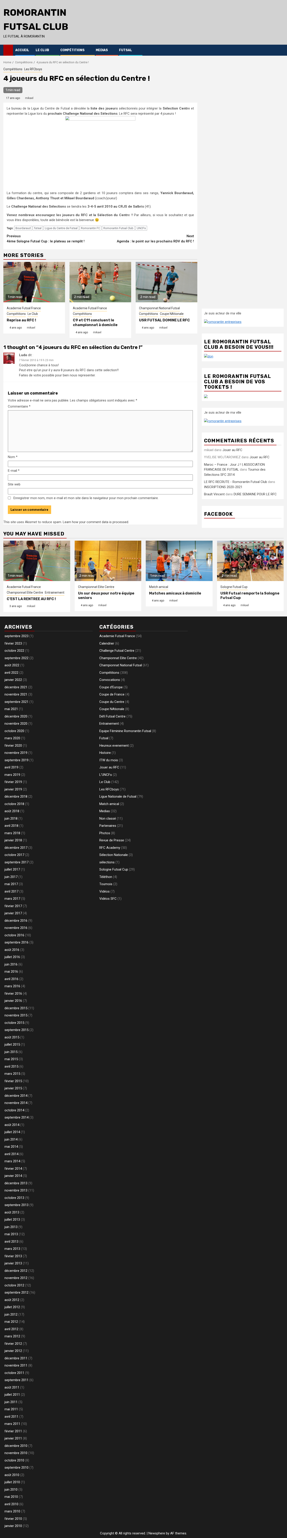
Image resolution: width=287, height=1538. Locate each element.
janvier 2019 (13, 789)
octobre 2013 (14, 1198)
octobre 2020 (14, 731)
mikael (29, 98)
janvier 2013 (13, 1263)
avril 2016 (11, 979)
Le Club (42, 50)
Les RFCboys (33, 69)
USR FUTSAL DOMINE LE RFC (164, 320)
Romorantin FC (90, 228)
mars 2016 (12, 986)
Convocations (109, 680)
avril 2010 (11, 1504)
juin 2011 (10, 1402)
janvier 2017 (13, 913)
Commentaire (19, 406)
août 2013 (11, 1212)
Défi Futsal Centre (112, 716)
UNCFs (141, 228)
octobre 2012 (14, 1285)
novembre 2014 (15, 1103)
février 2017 (13, 906)
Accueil (22, 50)
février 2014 (13, 1169)
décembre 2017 (15, 848)
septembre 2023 (16, 636)
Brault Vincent (214, 494)
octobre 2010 (14, 1460)
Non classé (107, 818)
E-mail (14, 471)
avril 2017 (11, 891)
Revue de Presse (111, 840)
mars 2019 (12, 775)
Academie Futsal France (24, 308)
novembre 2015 (15, 1015)
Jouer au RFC (232, 450)
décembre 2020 (15, 716)
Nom (12, 457)
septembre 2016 (16, 942)
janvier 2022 (13, 680)
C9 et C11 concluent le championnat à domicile (95, 322)
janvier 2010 (13, 1526)
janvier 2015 (13, 1088)
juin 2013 (10, 1227)
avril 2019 (11, 767)
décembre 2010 (15, 1446)
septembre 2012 (16, 1292)
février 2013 (13, 1256)
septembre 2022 (16, 658)
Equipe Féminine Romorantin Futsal (125, 731)
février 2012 (13, 1344)
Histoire (105, 753)
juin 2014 (10, 1139)
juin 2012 (10, 1314)
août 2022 (11, 665)
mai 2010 (11, 1497)
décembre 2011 (15, 1358)
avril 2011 (11, 1417)
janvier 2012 (13, 1351)
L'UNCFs (105, 775)
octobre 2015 (14, 1023)
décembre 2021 (15, 687)
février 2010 (13, 1519)
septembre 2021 (16, 702)
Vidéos (104, 891)
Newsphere (156, 1533)
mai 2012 (11, 1322)
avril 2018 (11, 826)
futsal (37, 228)
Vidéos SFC (108, 899)
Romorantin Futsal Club (118, 228)
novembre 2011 (15, 1365)
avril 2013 (11, 1242)
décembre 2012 (15, 1271)
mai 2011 (11, 1409)
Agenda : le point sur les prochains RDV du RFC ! (155, 238)
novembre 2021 (15, 694)
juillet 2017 (12, 869)
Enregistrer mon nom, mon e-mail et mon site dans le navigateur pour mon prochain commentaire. (86, 498)
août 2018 (11, 811)
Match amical (158, 587)
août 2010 (11, 1475)
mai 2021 (11, 709)
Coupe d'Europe (111, 687)
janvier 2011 (13, 1438)
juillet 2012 (12, 1307)
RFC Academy (109, 848)
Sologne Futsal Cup (234, 587)
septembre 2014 (16, 1117)
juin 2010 (10, 1490)
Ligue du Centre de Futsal (61, 228)
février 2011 (13, 1431)
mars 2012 (12, 1336)
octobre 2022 (14, 651)
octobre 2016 (14, 935)
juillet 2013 (12, 1220)
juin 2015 (10, 1052)
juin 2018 (10, 818)
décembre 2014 (15, 1096)
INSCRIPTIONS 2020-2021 (223, 487)
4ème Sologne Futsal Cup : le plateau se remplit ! (46, 238)
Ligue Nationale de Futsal (117, 796)
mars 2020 (12, 738)
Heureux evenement (114, 746)
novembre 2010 (15, 1453)
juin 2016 (10, 964)
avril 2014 (11, 1154)
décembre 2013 (15, 1183)
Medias (102, 50)
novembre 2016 (15, 928)
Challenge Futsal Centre (116, 651)
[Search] (280, 50)
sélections (107, 862)
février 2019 (13, 782)
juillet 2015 (12, 1044)
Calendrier (106, 643)
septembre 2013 (16, 1205)
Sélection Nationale (113, 855)
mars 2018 (12, 833)
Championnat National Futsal (159, 308)
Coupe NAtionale (172, 314)
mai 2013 (11, 1234)
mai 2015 (11, 1059)
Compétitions (72, 50)
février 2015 (13, 1081)
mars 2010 (12, 1511)
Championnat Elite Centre (25, 592)
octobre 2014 (14, 1110)
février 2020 (13, 746)
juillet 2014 (12, 1132)
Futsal (125, 50)
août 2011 (11, 1387)
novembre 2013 (15, 1190)
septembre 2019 (16, 760)
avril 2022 (11, 673)
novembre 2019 (15, 753)
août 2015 (11, 1037)
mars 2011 (12, 1424)
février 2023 (13, 643)
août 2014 (11, 1125)
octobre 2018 (14, 804)
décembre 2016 (15, 921)
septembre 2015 (16, 1030)
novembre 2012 (15, 1278)
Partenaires (107, 826)
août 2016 (11, 950)
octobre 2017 (14, 855)
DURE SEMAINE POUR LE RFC (255, 494)
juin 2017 (10, 877)
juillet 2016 (12, 957)
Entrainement (54, 592)
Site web (14, 484)
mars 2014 (12, 1161)
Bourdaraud (23, 228)
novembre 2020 (15, 724)
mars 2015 (12, 1074)
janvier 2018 (13, 840)
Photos (104, 833)
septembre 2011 (16, 1380)
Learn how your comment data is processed (95, 522)
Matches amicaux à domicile (175, 593)
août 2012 (11, 1300)
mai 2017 (11, 884)
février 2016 (13, 994)
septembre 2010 (16, 1468)
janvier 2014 (13, 1176)
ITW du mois (108, 760)
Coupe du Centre (111, 702)
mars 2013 (12, 1249)
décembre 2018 (15, 796)
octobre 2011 (14, 1373)
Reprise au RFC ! (21, 320)
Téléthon (105, 877)
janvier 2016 (13, 1001)
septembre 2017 (16, 862)
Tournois (105, 884)
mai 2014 (11, 1147)
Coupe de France (111, 694)
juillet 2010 (12, 1482)
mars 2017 (12, 899)
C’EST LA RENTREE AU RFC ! (31, 599)
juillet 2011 (12, 1395)
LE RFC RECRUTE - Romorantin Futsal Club (235, 482)
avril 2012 (11, 1329)
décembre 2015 (15, 1008)
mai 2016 (11, 972)
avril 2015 (11, 1066)
